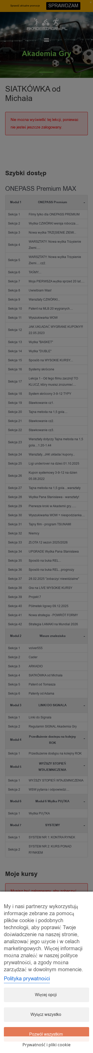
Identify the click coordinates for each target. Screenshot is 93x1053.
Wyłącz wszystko (45, 1014)
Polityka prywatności (27, 978)
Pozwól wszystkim (46, 1034)
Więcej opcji (46, 995)
